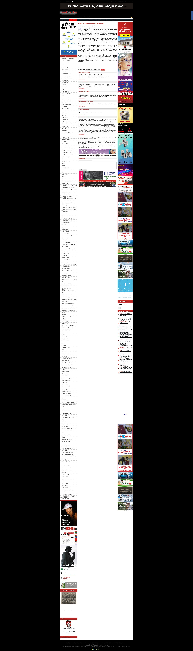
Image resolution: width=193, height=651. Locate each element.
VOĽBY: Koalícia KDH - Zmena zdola (69, 457)
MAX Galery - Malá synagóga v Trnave (67, 249)
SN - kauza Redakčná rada (67, 386)
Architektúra (64, 71)
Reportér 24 (130, 1)
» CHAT (80, 19)
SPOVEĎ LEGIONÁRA (66, 395)
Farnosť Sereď (65, 159)
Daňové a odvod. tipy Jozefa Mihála (69, 121)
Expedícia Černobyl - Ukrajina (68, 148)
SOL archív (124, 1)
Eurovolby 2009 (65, 143)
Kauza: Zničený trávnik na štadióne (69, 207)
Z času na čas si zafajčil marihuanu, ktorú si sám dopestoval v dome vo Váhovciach (126, 333)
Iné (62, 172)
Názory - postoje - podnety (67, 284)
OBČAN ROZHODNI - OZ (67, 294)
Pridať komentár (82, 78)
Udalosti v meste (65, 432)
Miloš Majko (81, 25)
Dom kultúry (64, 130)
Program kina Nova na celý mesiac (68, 574)
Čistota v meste (65, 119)
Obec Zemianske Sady (66, 297)
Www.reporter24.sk (66, 465)
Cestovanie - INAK (66, 108)
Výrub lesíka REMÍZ (66, 461)
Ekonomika (64, 141)
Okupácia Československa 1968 (68, 310)
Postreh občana (65, 338)
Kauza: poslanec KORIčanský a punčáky (67, 203)
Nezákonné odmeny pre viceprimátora (66, 289)
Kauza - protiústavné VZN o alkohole (69, 189)
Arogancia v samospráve (67, 75)
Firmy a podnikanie (66, 161)
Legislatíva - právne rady (67, 235)
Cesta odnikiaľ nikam (66, 104)
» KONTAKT (114, 19)
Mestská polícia (65, 255)
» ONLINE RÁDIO (72, 19)
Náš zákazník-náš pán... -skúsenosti (69, 279)
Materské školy (65, 246)
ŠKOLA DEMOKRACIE (66, 411)
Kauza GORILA (65, 183)
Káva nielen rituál (65, 213)
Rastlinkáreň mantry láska (67, 354)
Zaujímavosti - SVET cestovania (68, 478)
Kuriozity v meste (65, 231)
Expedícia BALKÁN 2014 (67, 150)
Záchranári (64, 472)
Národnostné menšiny (66, 277)
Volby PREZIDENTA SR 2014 (68, 454)
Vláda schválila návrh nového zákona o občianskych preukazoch (126, 348)
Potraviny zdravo (65, 340)
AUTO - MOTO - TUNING (67, 78)
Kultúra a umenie (65, 229)
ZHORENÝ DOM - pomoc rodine (68, 489)
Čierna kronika (65, 117)
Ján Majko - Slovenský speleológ (68, 178)
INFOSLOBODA (65, 174)
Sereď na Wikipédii (69, 633)
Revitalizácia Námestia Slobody (68, 367)
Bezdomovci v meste (66, 80)
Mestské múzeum (65, 257)
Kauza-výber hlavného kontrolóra (69, 198)
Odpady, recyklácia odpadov (68, 305)
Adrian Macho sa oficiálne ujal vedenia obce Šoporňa (125, 327)
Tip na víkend (64, 424)
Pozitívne (64, 343)
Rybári (63, 369)
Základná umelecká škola (67, 474)
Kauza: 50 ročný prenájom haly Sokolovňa (67, 201)
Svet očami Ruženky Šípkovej (68, 402)
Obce (63, 292)
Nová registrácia (72, 1)
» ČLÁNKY (64, 19)
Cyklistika (64, 110)
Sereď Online (118, 1)
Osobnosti (64, 314)
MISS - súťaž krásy (66, 266)
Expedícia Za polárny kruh (67, 154)
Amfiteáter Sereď (65, 69)
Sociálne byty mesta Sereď (67, 389)
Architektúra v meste (66, 73)
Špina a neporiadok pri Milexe (68, 417)
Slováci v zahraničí (66, 384)
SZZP (63, 406)
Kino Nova (64, 216)
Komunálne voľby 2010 (67, 220)
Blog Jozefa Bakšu (66, 89)
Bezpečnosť (64, 84)
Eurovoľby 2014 (65, 146)
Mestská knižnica (65, 253)
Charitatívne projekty (66, 167)
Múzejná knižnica (66, 579)
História (63, 165)
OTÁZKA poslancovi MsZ (67, 316)
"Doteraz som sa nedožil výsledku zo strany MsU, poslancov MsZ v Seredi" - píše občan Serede (126, 341)
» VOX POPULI (89, 19)
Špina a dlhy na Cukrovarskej (68, 415)
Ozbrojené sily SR (65, 323)
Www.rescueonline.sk (66, 468)
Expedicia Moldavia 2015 (67, 152)
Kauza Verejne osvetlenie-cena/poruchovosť (66, 197)
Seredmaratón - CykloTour (67, 378)
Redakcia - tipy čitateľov (67, 358)
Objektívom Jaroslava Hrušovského (69, 299)
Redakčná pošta (65, 360)
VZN (63, 463)
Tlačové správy (65, 426)
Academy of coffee (66, 62)
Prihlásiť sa (64, 1)
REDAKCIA (64, 356)
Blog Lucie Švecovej (66, 93)
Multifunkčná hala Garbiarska (68, 270)
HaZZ (63, 163)
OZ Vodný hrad (65, 321)
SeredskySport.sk (65, 380)
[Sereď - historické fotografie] (69, 604)
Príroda (63, 349)
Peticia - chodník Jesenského (68, 325)
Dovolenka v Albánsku (66, 139)
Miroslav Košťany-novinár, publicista (69, 264)
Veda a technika (65, 443)
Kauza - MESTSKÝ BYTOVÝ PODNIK (69, 185)
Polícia (63, 334)
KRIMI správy (64, 227)
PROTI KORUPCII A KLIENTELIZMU (69, 351)
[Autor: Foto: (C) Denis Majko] (80, 28)
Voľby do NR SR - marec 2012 (68, 448)
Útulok (63, 437)
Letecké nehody (65, 238)
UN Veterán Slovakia (66, 435)
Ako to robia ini (65, 64)
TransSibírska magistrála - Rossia (69, 428)
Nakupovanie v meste (66, 275)
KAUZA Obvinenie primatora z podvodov (67, 195)
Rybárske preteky (65, 373)
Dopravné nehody (65, 137)
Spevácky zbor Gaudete (67, 391)
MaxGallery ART (65, 251)
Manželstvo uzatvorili (66, 242)
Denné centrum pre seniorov (68, 124)
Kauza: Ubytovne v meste (67, 205)
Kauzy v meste (65, 211)
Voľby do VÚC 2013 (66, 446)
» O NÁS (105, 19)
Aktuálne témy (65, 67)
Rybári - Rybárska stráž (67, 371)
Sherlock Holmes (65, 382)
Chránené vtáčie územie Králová (68, 170)
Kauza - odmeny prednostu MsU (68, 187)
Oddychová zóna (65, 301)
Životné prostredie (65, 498)
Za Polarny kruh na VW (66, 470)
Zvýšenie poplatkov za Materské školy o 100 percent (67, 497)
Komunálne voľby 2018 (67, 224)
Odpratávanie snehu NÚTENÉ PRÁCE (67, 309)
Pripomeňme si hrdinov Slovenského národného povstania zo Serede (126, 337)
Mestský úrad (64, 262)
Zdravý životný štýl (65, 487)
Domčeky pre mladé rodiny (67, 132)
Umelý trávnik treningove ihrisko (68, 58)
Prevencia (64, 345)
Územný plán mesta (66, 441)
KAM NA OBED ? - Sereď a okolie (69, 181)
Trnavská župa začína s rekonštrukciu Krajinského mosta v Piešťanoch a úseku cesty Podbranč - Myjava (126, 356)
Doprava (64, 135)
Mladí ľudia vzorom (66, 268)
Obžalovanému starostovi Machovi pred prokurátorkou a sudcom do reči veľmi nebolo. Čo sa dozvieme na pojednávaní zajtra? (126, 360)
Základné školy (65, 476)
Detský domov (65, 126)
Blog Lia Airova (65, 86)
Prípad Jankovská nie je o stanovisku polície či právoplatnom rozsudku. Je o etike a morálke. (126, 345)
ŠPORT (63, 419)
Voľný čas (64, 459)
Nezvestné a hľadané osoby (68, 290)
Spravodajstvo (65, 397)
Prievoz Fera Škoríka (66, 347)
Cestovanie (64, 106)
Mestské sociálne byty (66, 259)
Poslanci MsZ (64, 336)
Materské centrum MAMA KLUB (68, 244)
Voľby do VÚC (65, 450)
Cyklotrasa (64, 115)
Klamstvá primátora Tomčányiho (68, 218)
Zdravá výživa (65, 483)
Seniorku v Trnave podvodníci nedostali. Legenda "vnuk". (125, 351)
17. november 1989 (66, 60)
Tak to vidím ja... (65, 422)
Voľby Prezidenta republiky (67, 452)
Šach (63, 408)
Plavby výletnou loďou (66, 330)
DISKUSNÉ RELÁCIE (66, 128)
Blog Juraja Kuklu (65, 91)
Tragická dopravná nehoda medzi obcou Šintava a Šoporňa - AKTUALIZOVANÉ (126, 315)
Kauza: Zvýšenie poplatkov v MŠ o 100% (68, 210)
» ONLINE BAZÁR (97, 19)
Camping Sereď (65, 102)
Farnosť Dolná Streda (66, 156)
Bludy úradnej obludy (66, 100)
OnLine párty (64, 312)
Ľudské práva (65, 240)
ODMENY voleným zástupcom (68, 303)
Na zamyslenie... (65, 273)
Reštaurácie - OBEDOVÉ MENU (68, 365)
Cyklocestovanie (65, 113)
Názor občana (65, 281)
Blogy (63, 95)
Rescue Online (112, 1)
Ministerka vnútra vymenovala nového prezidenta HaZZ (125, 365)
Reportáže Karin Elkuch (67, 362)
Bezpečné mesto (65, 82)
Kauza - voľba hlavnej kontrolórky (69, 192)
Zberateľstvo (64, 481)
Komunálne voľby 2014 (67, 222)
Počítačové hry (65, 332)
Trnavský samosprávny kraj (67, 430)
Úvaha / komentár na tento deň (68, 439)
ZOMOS (63, 492)
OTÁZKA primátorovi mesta (67, 319)
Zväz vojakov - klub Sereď (67, 494)
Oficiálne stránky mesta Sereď (69, 628)
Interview (64, 176)
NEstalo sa (64, 286)
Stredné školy (65, 400)
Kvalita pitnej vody (65, 233)
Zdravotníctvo (64, 485)
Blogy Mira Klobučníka (66, 97)
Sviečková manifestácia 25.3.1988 (69, 404)
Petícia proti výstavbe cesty (67, 327)
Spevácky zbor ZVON (66, 393)
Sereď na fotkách (65, 376)
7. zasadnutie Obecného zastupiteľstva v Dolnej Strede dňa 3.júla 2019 (126, 324)
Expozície (65, 578)
